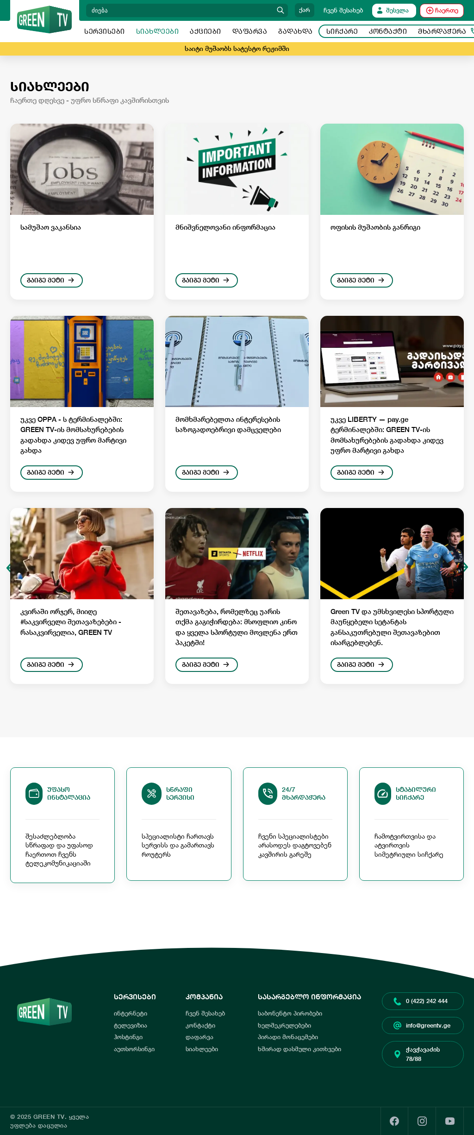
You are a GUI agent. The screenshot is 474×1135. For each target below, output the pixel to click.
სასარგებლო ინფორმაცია (309, 996)
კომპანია (204, 996)
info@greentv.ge (428, 1025)
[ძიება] (281, 10)
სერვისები (104, 31)
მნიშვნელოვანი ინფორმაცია (225, 227)
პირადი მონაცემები (288, 1037)
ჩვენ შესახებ (343, 10)
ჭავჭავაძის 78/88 (423, 1054)
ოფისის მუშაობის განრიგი (375, 227)
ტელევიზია (130, 1025)
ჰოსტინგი (128, 1037)
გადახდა (295, 31)
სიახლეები (157, 31)
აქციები (205, 31)
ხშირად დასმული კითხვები (299, 1049)
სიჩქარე (342, 31)
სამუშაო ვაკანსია (50, 227)
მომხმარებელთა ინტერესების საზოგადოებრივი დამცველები (228, 424)
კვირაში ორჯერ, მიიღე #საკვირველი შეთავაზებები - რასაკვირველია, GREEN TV (70, 622)
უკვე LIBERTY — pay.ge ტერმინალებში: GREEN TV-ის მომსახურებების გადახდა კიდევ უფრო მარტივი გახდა (387, 435)
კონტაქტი (388, 31)
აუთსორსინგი (134, 1049)
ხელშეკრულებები (284, 1025)
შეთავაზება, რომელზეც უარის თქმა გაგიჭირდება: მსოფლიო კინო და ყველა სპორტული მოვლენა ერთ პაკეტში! (236, 627)
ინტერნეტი (130, 1013)
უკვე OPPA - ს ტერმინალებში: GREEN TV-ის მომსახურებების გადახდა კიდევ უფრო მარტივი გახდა (73, 435)
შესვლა (397, 10)
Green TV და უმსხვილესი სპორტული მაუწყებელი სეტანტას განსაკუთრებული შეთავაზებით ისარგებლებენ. (392, 627)
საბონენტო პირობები (290, 1013)
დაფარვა (250, 31)
